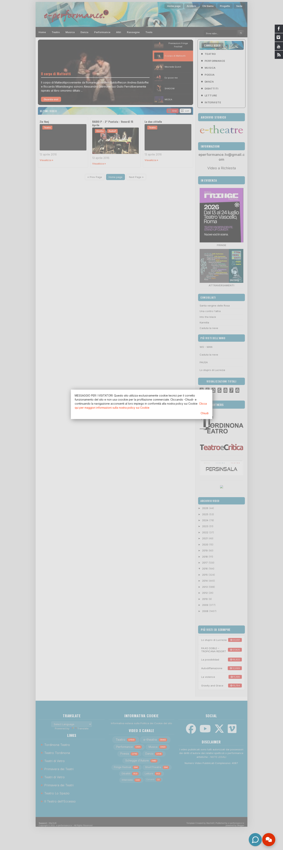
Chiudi (204, 413)
